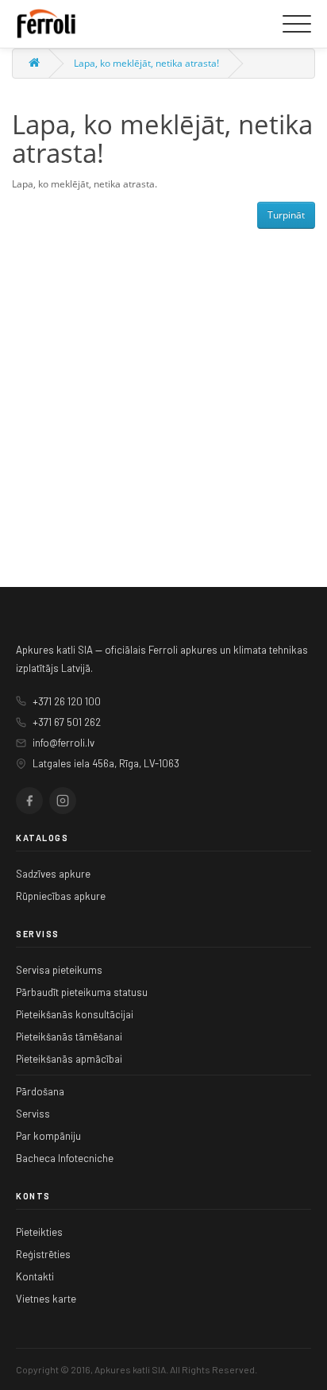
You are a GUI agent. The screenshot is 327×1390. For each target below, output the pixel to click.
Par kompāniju (48, 1135)
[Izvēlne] (297, 24)
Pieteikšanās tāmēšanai (69, 1036)
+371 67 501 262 (67, 722)
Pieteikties (39, 1232)
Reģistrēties (43, 1254)
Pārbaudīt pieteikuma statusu (82, 992)
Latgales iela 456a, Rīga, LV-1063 (106, 763)
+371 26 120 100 (67, 701)
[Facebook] (29, 800)
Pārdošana (40, 1091)
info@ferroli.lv (63, 742)
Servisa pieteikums (59, 969)
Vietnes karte (46, 1298)
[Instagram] (62, 800)
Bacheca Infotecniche (64, 1158)
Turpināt (286, 215)
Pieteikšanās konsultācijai (74, 1014)
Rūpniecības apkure (61, 896)
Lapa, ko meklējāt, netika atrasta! (146, 63)
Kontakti (35, 1276)
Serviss (33, 1113)
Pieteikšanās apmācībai (69, 1058)
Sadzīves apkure (53, 873)
